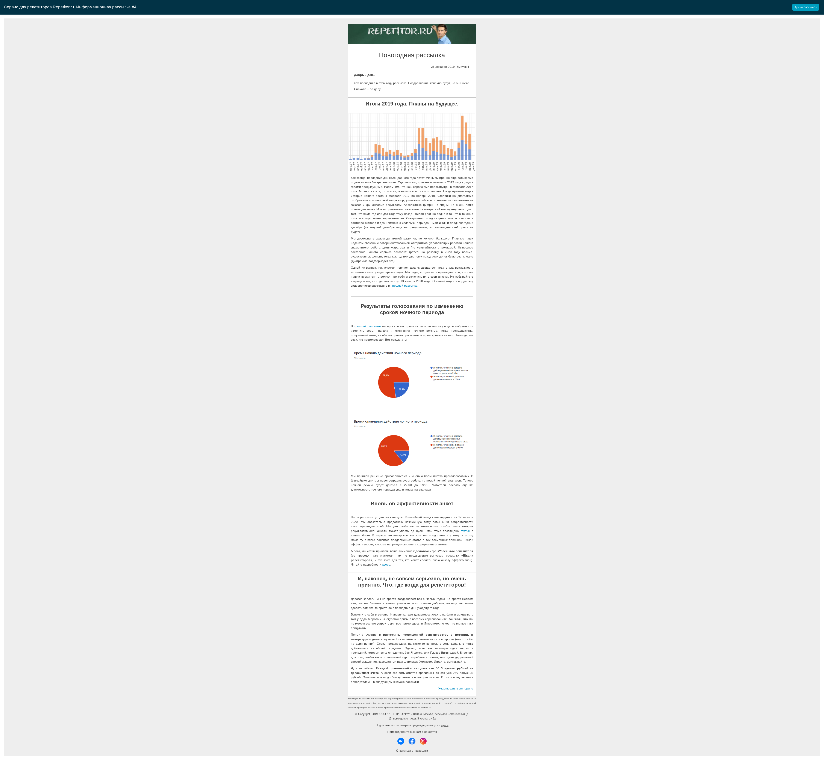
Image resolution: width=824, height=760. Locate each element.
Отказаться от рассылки (412, 750)
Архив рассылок (805, 7)
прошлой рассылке (404, 285)
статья (465, 531)
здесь (386, 564)
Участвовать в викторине (455, 688)
